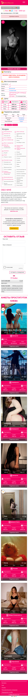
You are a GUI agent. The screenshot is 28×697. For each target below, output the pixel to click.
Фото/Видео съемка (21, 142)
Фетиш (18, 140)
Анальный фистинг (20, 171)
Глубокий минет (7, 147)
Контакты (4, 683)
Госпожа (18, 158)
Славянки (21, 119)
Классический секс (8, 131)
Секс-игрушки (19, 138)
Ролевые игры (7, 174)
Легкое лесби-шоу (20, 131)
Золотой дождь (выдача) (20, 178)
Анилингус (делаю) (21, 175)
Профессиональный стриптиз (21, 149)
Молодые (9, 124)
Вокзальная (12, 88)
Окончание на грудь (8, 160)
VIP (5, 124)
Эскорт (5, 154)
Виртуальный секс (8, 167)
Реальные (15, 124)
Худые (21, 121)
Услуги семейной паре (8, 139)
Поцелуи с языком (8, 157)
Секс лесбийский (7, 137)
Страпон (18, 160)
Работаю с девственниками (7, 172)
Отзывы (4, 687)
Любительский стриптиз (20, 146)
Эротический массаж (8, 177)
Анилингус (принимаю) (21, 173)
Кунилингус (6, 150)
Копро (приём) (19, 185)
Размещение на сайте (7, 692)
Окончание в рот (7, 162)
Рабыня (18, 166)
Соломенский (12, 90)
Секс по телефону (8, 169)
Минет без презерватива (7, 146)
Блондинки (21, 118)
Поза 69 (5, 152)
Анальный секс (7, 135)
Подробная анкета (14, 346)
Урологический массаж (8, 181)
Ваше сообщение (7, 244)
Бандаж (18, 152)
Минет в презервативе (8, 142)
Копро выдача (19, 183)
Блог (3, 685)
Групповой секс (7, 133)
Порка (18, 164)
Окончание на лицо (8, 164)
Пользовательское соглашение (9, 690)
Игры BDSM (19, 154)
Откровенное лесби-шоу (21, 134)
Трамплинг (19, 162)
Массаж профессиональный (8, 184)
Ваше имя (5, 239)
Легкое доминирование (21, 156)
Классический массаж (8, 179)
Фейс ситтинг (19, 136)
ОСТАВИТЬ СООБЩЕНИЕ (17, 272)
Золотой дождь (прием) (20, 181)
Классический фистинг (21, 169)
